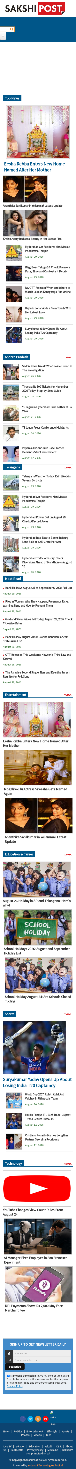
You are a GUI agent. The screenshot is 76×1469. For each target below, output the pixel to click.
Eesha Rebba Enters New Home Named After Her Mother (34, 167)
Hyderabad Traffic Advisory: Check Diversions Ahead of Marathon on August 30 (47, 562)
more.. (68, 357)
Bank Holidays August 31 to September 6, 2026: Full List (38, 588)
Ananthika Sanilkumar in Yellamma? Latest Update (33, 205)
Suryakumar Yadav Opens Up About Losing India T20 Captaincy (37, 1082)
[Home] (35, 8)
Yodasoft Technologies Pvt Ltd (45, 1465)
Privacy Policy (15, 1386)
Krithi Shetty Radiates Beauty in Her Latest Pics (32, 239)
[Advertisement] (38, 70)
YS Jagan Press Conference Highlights (45, 427)
